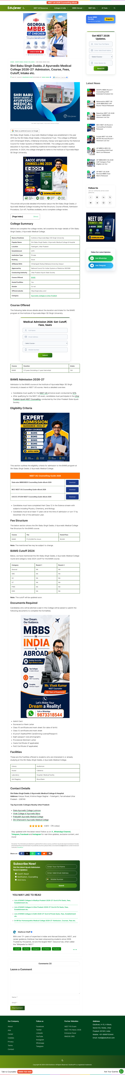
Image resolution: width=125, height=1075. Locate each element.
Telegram (15, 834)
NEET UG (44, 393)
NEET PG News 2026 (72, 1030)
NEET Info (91, 8)
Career (10, 1034)
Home (12, 62)
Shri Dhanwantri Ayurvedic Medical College (31, 820)
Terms (10, 1045)
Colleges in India (60, 8)
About (10, 1026)
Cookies (11, 1038)
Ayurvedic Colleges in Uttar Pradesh (44, 296)
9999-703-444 (24, 1072)
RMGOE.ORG (69, 1036)
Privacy (10, 1042)
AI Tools (104, 8)
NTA (74, 393)
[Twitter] (27, 853)
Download (72, 482)
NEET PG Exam (70, 1026)
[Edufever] (15, 8)
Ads (9, 1030)
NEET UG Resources (41, 8)
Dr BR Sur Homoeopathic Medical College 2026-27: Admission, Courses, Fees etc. (45, 921)
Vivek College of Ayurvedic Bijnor (26, 814)
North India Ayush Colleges (25, 62)
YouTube (26, 949)
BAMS (33, 277)
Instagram (37, 834)
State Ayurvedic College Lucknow (27, 810)
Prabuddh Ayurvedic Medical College (28, 817)
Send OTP (100, 68)
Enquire (109, 19)
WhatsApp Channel (62, 832)
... (75, 948)
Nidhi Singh (46, 77)
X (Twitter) (46, 949)
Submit (45, 355)
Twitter (39, 1030)
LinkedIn (17, 949)
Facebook (24, 834)
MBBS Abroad (77, 8)
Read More (20, 847)
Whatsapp (40, 1043)
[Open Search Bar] (114, 8)
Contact (11, 1049)
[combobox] (48, 879)
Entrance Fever (70, 1033)
